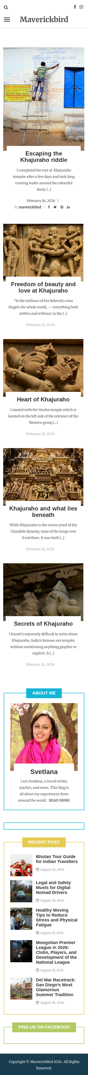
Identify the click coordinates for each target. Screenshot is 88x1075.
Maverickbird (44, 19)
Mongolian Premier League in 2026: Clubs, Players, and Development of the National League (56, 952)
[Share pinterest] (61, 207)
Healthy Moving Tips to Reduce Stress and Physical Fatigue (56, 917)
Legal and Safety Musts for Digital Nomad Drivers (53, 887)
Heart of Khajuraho (43, 399)
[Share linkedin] (68, 207)
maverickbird (30, 207)
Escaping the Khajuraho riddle (43, 156)
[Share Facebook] (49, 207)
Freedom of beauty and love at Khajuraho (43, 287)
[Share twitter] (55, 207)
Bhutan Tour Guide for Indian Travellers (57, 859)
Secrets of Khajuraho (43, 623)
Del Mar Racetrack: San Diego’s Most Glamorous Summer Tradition (56, 987)
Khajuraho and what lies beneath (43, 511)
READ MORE (59, 800)
